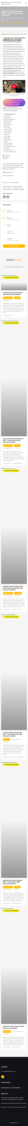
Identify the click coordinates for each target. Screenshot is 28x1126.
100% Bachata (7, 297)
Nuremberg (20, 757)
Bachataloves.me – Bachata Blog (10, 1088)
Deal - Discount (7, 189)
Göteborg (15, 463)
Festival (22, 189)
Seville (14, 1047)
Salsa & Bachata (15, 240)
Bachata (10, 186)
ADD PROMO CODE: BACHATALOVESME (12, 109)
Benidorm (15, 609)
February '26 (15, 189)
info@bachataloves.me (9, 1071)
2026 (5, 186)
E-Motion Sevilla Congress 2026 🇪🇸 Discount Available (13, 1027)
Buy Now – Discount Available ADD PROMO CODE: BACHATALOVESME (14, 102)
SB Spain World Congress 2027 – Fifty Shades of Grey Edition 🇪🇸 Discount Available (13, 588)
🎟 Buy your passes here (9, 169)
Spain (13, 233)
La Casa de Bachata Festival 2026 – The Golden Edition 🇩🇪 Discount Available (12, 734)
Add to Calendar (14, 246)
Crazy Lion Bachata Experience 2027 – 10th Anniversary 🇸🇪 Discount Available (13, 440)
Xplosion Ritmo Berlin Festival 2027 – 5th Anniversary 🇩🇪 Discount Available (12, 882)
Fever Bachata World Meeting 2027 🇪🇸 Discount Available (13, 293)
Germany (15, 757)
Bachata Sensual (18, 186)
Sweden (20, 463)
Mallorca (9, 233)
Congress (17, 593)
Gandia (6, 315)
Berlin (14, 903)
